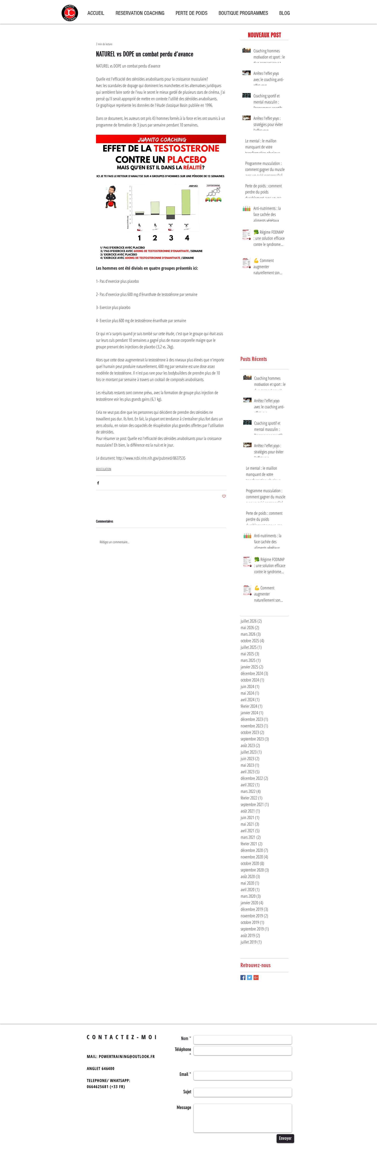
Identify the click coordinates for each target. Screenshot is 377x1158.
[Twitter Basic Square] (249, 977)
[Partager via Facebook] (98, 483)
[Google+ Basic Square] (256, 977)
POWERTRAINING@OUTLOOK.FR (127, 1056)
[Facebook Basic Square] (242, 977)
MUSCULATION (103, 469)
